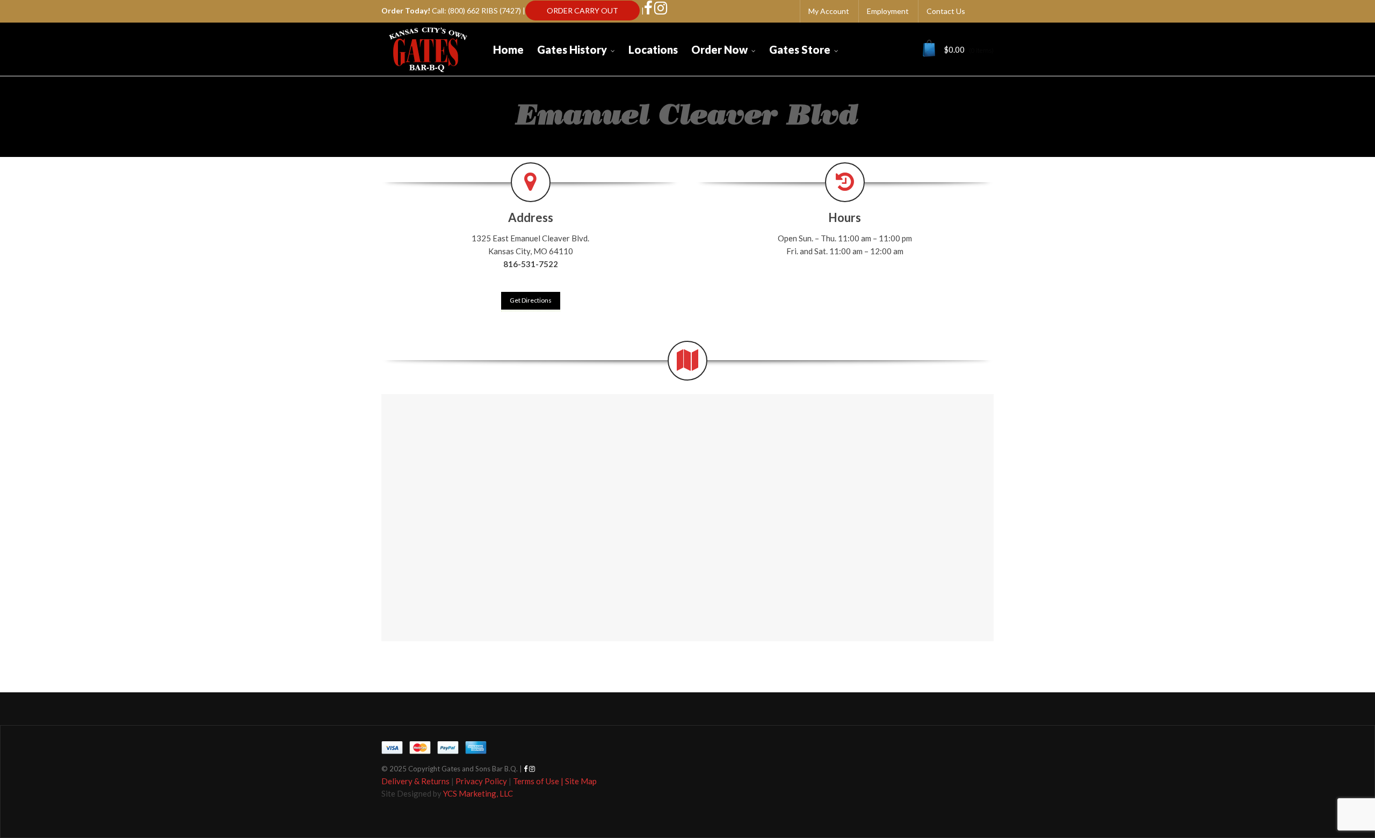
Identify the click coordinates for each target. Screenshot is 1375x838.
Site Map (581, 781)
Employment (888, 11)
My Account (828, 11)
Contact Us (946, 11)
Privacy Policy (481, 781)
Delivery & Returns (415, 781)
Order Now (719, 49)
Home (508, 49)
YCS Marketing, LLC (478, 793)
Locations (653, 49)
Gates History (572, 49)
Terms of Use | (539, 781)
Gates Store (799, 49)
